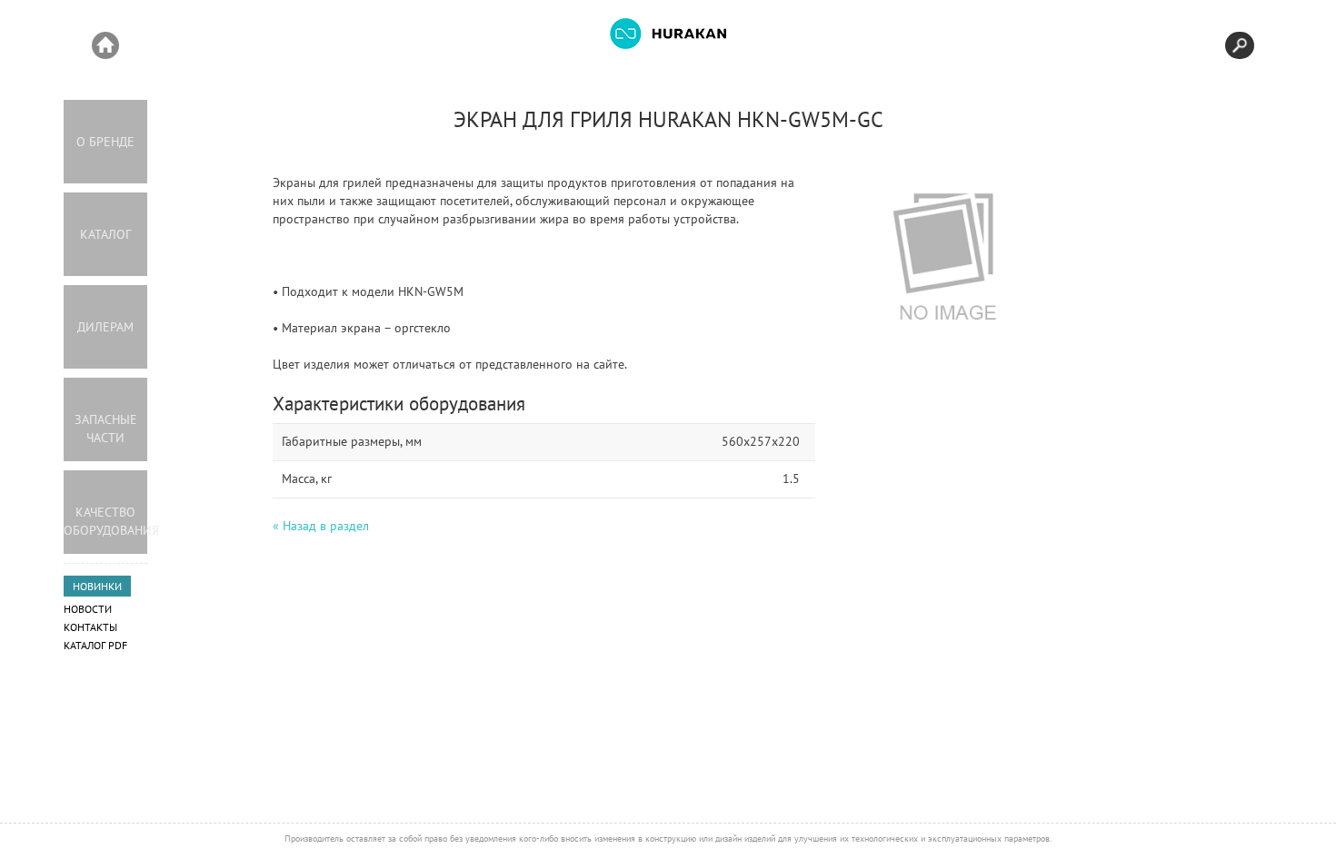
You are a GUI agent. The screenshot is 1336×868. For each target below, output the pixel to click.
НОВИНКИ (97, 586)
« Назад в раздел (321, 526)
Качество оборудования (105, 521)
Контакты (90, 627)
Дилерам (105, 327)
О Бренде (105, 141)
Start (105, 45)
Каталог (105, 234)
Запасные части (106, 428)
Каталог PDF (95, 645)
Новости (88, 609)
